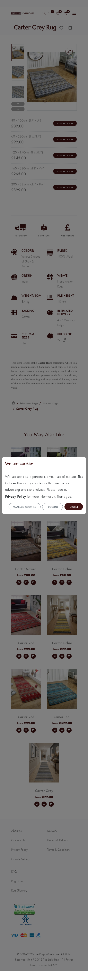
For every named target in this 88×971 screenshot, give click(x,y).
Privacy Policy (15, 496)
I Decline (52, 506)
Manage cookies (24, 506)
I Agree (74, 506)
